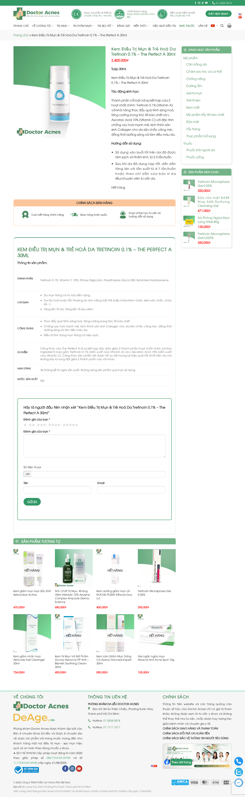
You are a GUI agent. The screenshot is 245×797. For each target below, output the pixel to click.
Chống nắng (195, 79)
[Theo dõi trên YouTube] (206, 3)
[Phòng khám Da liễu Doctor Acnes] (36, 13)
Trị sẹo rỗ (104, 25)
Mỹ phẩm (190, 58)
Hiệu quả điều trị (164, 25)
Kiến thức (140, 25)
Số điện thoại (32, 467)
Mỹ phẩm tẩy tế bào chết (205, 114)
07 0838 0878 (111, 720)
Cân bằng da (196, 64)
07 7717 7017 (111, 727)
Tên (26, 483)
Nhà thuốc (187, 25)
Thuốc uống (195, 157)
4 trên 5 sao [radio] (53, 425)
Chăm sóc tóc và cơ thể (204, 71)
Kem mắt (192, 107)
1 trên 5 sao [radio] (25, 425)
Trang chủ (21, 25)
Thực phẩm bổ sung (201, 136)
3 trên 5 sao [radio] (41, 425)
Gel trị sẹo (193, 100)
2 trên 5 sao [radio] (31, 425)
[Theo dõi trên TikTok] (203, 3)
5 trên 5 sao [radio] (69, 425)
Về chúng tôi (41, 25)
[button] (222, 25)
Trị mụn (62, 25)
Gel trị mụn (194, 93)
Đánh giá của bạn (37, 419)
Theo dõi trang (181, 762)
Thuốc (187, 143)
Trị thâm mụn (82, 25)
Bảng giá (123, 25)
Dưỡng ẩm (194, 86)
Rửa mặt (192, 121)
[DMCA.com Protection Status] (180, 782)
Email (101, 483)
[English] (152, 766)
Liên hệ (202, 25)
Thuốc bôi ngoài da (200, 150)
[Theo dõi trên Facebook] (195, 3)
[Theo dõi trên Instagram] (199, 3)
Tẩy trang (193, 129)
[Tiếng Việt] (155, 766)
